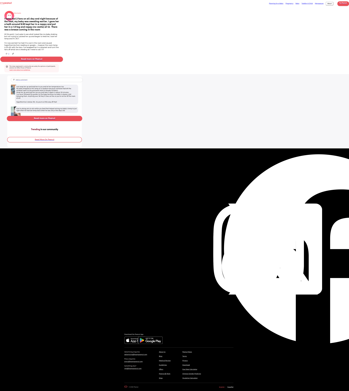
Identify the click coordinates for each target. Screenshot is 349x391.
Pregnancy (289, 3)
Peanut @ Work (164, 374)
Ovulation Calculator (190, 378)
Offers (161, 369)
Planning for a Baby (276, 3)
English (221, 387)
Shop (161, 378)
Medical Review (165, 361)
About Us (162, 352)
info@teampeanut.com (133, 368)
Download (186, 365)
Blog (160, 356)
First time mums (16, 13)
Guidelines (163, 365)
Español (230, 387)
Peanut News (187, 352)
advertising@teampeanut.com (135, 354)
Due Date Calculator (189, 369)
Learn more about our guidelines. (19, 70)
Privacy (185, 361)
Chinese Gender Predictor (191, 374)
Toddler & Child (307, 3)
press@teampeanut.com (133, 361)
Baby (297, 3)
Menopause (319, 3)
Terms (184, 356)
